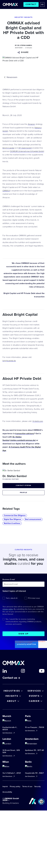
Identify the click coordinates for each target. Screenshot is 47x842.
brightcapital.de (9, 360)
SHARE (25, 52)
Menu (42, 4)
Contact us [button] (10, 678)
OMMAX (6, 190)
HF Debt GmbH (25, 148)
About (12, 701)
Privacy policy (15, 786)
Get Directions (8, 733)
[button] (23, 52)
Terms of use (27, 786)
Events (34, 696)
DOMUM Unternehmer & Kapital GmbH (27, 151)
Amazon (31, 124)
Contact (31, 4)
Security (37, 786)
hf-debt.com (37, 421)
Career (34, 701)
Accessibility (7, 792)
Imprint (5, 786)
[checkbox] (23, 597)
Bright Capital (8, 148)
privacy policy (8, 609)
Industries (12, 690)
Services (34, 690)
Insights (11, 696)
